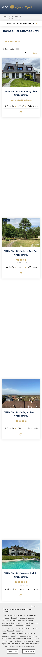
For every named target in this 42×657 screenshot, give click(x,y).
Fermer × (34, 606)
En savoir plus (7, 646)
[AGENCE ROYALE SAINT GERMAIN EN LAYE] (21, 7)
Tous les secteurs (12, 42)
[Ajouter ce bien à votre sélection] (20, 113)
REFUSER (12, 651)
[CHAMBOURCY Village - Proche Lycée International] (21, 393)
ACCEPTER (29, 651)
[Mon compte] (3, 7)
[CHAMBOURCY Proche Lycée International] (21, 72)
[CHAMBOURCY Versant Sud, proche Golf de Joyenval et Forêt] (21, 554)
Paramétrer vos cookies (24, 646)
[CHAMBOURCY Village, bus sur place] (21, 232)
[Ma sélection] (6, 7)
